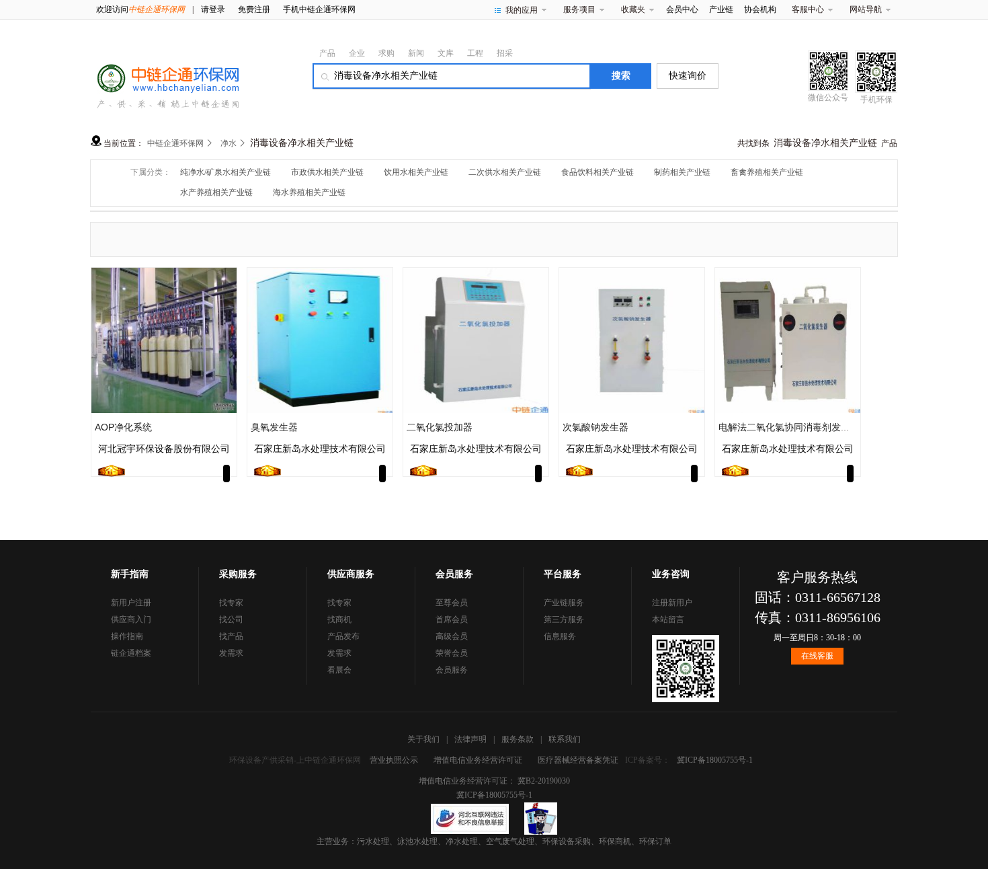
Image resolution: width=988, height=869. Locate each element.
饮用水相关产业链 (416, 172)
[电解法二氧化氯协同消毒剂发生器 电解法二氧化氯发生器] (787, 339)
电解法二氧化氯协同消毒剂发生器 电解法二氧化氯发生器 (837, 427)
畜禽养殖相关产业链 (767, 172)
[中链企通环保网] (165, 75)
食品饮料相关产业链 (597, 172)
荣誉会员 (452, 653)
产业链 (721, 9)
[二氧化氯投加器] (475, 339)
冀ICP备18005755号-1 (715, 760)
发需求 (231, 653)
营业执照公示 (394, 760)
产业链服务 (564, 602)
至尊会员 (452, 602)
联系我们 (564, 739)
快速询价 (687, 76)
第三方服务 (564, 619)
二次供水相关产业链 (504, 172)
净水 (228, 143)
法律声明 (470, 739)
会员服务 (452, 670)
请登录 (213, 9)
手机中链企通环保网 (319, 9)
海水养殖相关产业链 (309, 192)
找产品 (231, 636)
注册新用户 (672, 602)
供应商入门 (131, 619)
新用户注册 (131, 602)
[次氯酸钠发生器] (631, 339)
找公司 (231, 619)
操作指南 (127, 636)
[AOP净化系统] (164, 339)
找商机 (339, 619)
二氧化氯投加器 (439, 427)
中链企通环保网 (175, 143)
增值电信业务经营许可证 (478, 760)
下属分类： (150, 172)
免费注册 (254, 9)
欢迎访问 (140, 9)
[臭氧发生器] (320, 339)
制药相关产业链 (682, 172)
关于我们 (423, 739)
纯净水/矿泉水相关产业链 (225, 172)
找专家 (231, 602)
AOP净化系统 (123, 427)
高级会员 (452, 636)
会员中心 (682, 9)
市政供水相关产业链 (327, 172)
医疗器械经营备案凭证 (578, 760)
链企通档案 (131, 653)
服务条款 (517, 739)
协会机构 (760, 9)
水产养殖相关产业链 (216, 192)
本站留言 (668, 619)
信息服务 (560, 636)
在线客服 (817, 655)
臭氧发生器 (274, 427)
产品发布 (343, 636)
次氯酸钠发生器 (595, 427)
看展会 (339, 670)
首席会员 (452, 619)
